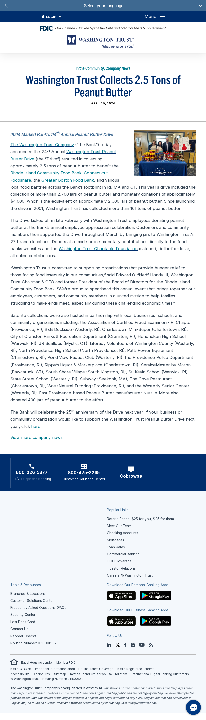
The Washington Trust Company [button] (42, 144)
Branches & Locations (28, 594)
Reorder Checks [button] (23, 636)
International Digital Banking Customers (160, 674)
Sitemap (60, 674)
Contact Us (19, 629)
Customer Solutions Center (32, 601)
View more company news (36, 437)
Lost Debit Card (22, 622)
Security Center (22, 615)
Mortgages (115, 540)
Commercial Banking (123, 554)
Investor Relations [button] (121, 568)
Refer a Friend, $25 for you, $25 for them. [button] (141, 519)
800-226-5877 (32, 472)
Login (51, 17)
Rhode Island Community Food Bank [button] (45, 172)
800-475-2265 (84, 472)
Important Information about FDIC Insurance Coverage (74, 669)
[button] (121, 595)
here (35, 426)
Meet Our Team (119, 526)
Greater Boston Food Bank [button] (67, 180)
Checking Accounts (122, 533)
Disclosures (41, 674)
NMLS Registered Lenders (135, 669)
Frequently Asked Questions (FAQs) (38, 608)
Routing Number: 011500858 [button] (33, 643)
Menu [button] (150, 16)
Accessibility (19, 674)
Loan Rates (116, 547)
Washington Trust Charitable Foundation (98, 248)
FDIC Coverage (119, 561)
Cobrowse (131, 476)
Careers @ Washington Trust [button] (130, 575)
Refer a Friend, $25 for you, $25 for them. (99, 674)
